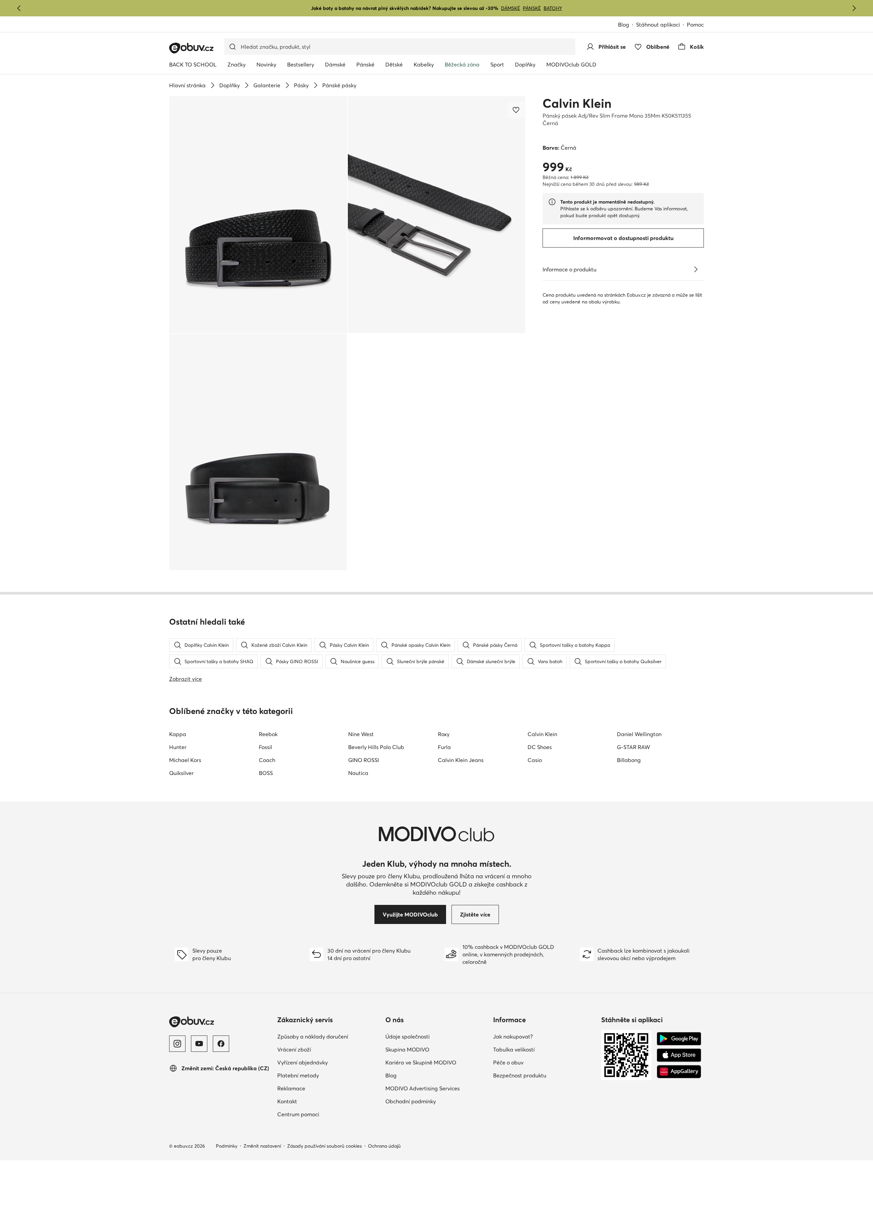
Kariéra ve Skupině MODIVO (420, 1062)
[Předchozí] (19, 8)
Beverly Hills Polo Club (376, 747)
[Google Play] (679, 1039)
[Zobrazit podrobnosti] (695, 269)
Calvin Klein (577, 103)
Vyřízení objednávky (302, 1062)
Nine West (361, 734)
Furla (444, 747)
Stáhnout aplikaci (658, 24)
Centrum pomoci (298, 1114)
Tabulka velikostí (514, 1049)
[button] (258, 214)
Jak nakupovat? (513, 1036)
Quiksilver (181, 773)
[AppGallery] (679, 1071)
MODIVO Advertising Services (422, 1088)
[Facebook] (221, 1043)
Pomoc (695, 24)
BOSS (266, 773)
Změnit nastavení (262, 1146)
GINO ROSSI (363, 760)
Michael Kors (185, 760)
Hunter (178, 747)
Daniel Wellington (639, 734)
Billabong (629, 760)
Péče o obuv (508, 1062)
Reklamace (291, 1088)
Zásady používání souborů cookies (324, 1146)
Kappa (177, 734)
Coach (267, 760)
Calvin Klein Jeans (461, 760)
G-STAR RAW (633, 747)
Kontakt (287, 1101)
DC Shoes (540, 747)
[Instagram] (177, 1043)
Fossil (265, 747)
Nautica (358, 773)
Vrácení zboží (294, 1049)
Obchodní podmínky (410, 1101)
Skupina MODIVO (407, 1049)
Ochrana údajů (384, 1146)
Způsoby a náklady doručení (312, 1036)
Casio (535, 760)
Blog (623, 24)
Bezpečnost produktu (519, 1075)
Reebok (268, 734)
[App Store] (679, 1055)
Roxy (443, 734)
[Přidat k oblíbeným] (517, 110)
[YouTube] (199, 1043)
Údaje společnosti (407, 1036)
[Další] (854, 8)
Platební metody (298, 1075)
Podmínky (226, 1146)
